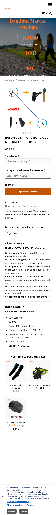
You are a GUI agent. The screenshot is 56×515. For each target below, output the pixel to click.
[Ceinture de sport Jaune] (40, 371)
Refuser (23, 511)
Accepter (11, 511)
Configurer (30, 505)
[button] (14, 233)
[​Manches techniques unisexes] (16, 371)
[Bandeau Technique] (16, 408)
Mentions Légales (14, 505)
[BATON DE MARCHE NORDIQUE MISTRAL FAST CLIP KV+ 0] (28, 108)
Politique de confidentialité (18, 502)
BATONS (22, 80)
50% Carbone (37, 80)
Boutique (9, 80)
